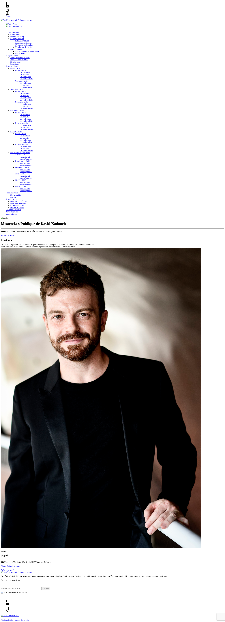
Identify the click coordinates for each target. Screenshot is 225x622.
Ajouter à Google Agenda (10, 566)
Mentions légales (7, 620)
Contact (8, 16)
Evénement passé (7, 236)
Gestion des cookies (22, 620)
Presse (15, 24)
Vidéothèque (17, 26)
